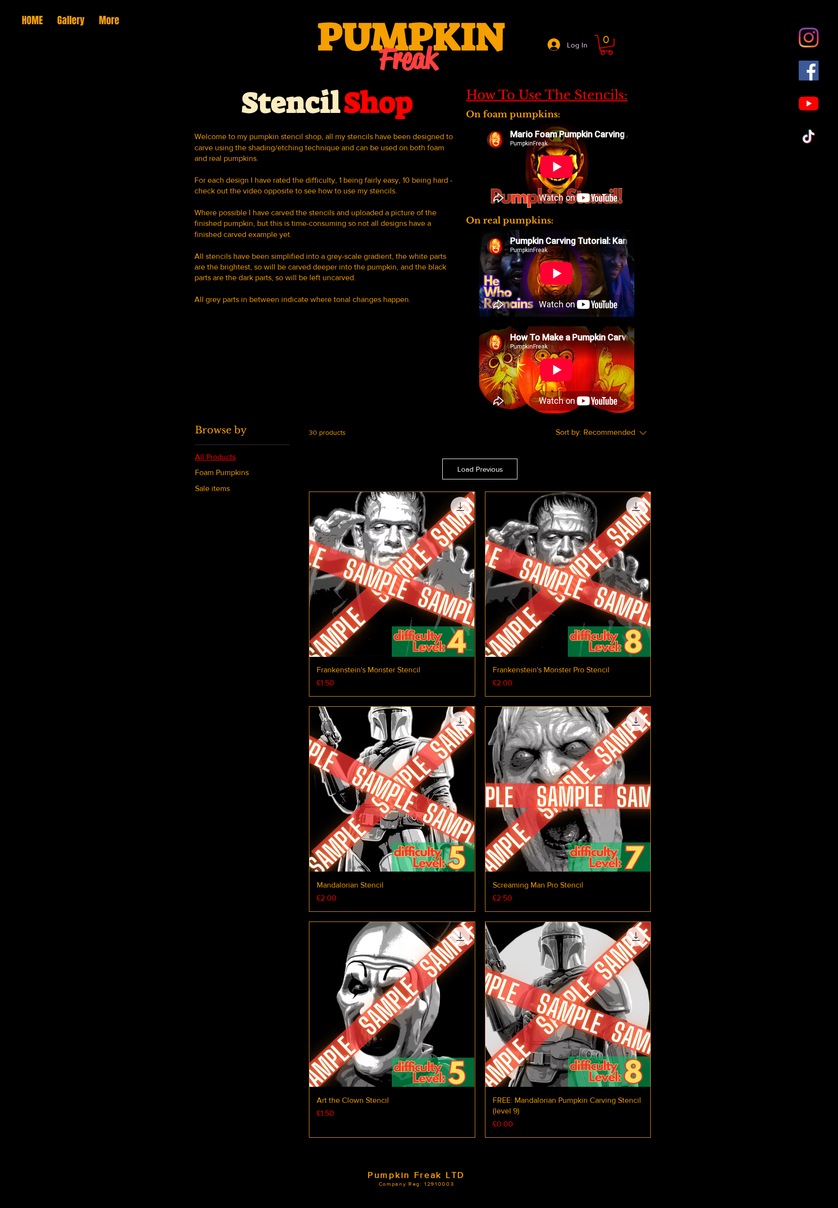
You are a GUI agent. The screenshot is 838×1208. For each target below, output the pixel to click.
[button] (606, 45)
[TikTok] (809, 136)
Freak (408, 58)
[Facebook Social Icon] (809, 70)
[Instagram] (809, 38)
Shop (378, 103)
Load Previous (480, 469)
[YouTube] (809, 103)
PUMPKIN (411, 37)
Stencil (291, 103)
